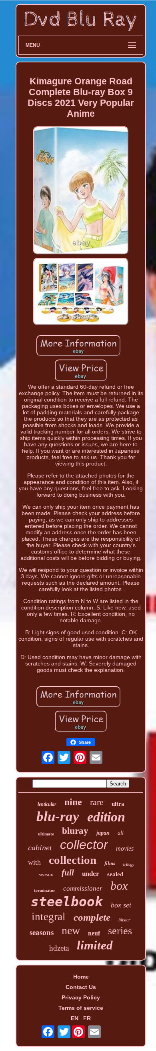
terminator (44, 890)
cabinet (40, 847)
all (121, 833)
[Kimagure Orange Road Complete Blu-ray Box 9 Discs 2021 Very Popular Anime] (81, 190)
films (109, 863)
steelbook (67, 901)
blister (124, 920)
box (119, 885)
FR (87, 1018)
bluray (75, 831)
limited (95, 945)
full (68, 872)
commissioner (82, 888)
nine (73, 802)
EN (74, 1018)
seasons (42, 932)
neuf (94, 933)
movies (125, 848)
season (46, 874)
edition (106, 816)
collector (84, 844)
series (120, 931)
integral (49, 917)
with (34, 862)
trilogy (128, 864)
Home (81, 976)
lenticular (47, 804)
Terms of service (80, 1008)
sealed (115, 874)
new (71, 930)
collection (72, 859)
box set (121, 905)
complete (92, 917)
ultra (118, 804)
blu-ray (57, 816)
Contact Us (81, 987)
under (90, 873)
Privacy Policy (81, 997)
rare (97, 802)
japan (103, 833)
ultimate (46, 833)
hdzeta (59, 948)
